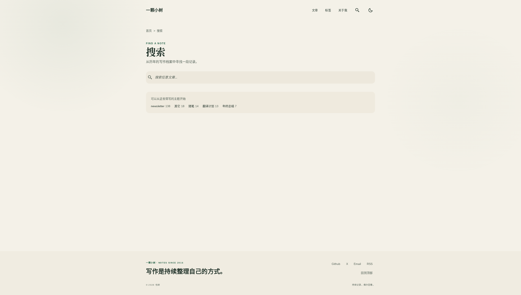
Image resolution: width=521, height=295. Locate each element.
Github (336, 264)
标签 (328, 10)
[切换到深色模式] (370, 10)
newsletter (160, 106)
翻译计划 (210, 106)
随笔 (194, 106)
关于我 (342, 10)
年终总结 (229, 106)
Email (357, 264)
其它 (179, 106)
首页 (149, 30)
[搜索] (357, 10)
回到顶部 (367, 273)
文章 (315, 10)
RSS (370, 264)
